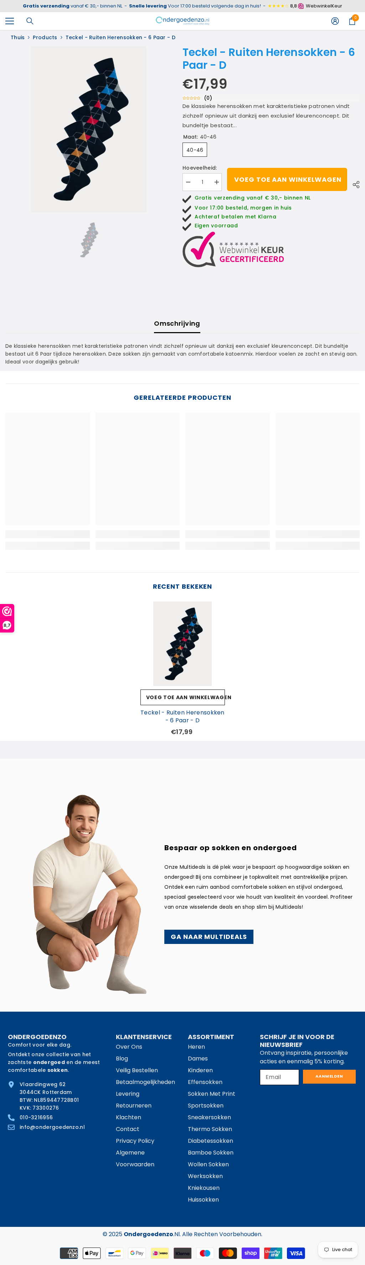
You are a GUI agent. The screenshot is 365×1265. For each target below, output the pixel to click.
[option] (88, 129)
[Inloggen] (335, 21)
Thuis (18, 37)
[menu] (9, 21)
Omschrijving (177, 323)
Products (45, 37)
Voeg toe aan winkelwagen (287, 179)
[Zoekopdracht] (30, 21)
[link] (47, 534)
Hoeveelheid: (199, 167)
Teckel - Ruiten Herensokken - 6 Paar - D (182, 716)
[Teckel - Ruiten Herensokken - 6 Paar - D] (182, 643)
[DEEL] (353, 183)
